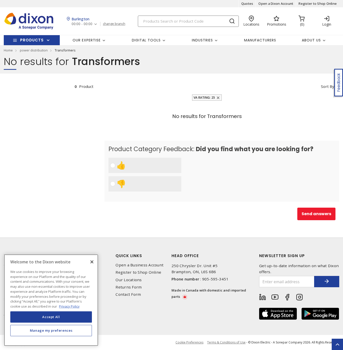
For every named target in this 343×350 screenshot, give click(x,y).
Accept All (51, 317)
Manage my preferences (51, 330)
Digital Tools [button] (146, 40)
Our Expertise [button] (87, 40)
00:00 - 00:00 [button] (82, 24)
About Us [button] (311, 40)
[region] (51, 300)
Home (8, 50)
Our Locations (129, 279)
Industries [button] (202, 40)
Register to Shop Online (318, 3)
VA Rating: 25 (204, 97)
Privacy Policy (69, 306)
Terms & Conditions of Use (226, 342)
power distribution (34, 50)
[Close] (91, 261)
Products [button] (32, 40)
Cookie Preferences (189, 342)
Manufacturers (260, 40)
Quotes (247, 3)
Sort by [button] (327, 86)
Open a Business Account (139, 265)
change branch (114, 24)
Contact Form (128, 294)
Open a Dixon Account (275, 3)
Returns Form (129, 287)
